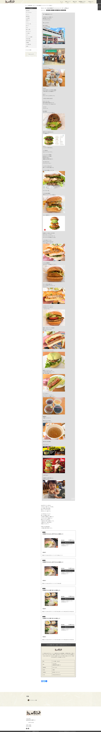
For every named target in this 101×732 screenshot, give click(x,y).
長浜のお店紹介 (63, 10)
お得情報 (27, 42)
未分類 (27, 46)
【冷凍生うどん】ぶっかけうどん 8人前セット (52, 562)
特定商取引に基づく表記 (35, 731)
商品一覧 (74, 2)
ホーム (61, 2)
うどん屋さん (28, 33)
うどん (44, 532)
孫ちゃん (52, 10)
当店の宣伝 (27, 10)
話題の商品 (48, 10)
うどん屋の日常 (28, 44)
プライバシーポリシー (28, 731)
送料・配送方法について (65, 545)
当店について (68, 2)
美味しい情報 (57, 10)
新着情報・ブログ (82, 2)
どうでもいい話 (28, 23)
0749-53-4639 (31, 722)
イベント (27, 14)
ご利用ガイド (90, 2)
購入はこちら (67, 542)
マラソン (27, 21)
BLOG (27, 27)
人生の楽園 (27, 18)
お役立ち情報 (28, 38)
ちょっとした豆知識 (29, 36)
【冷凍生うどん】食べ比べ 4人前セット (51, 590)
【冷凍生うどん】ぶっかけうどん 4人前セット (52, 534)
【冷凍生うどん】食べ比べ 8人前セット (51, 618)
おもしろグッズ (28, 31)
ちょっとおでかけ (29, 12)
